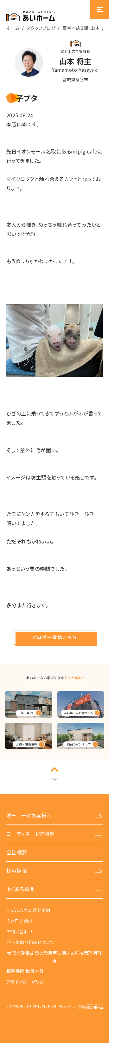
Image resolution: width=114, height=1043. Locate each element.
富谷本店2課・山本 (80, 27)
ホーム (12, 27)
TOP (54, 779)
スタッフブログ (41, 27)
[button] (55, 637)
